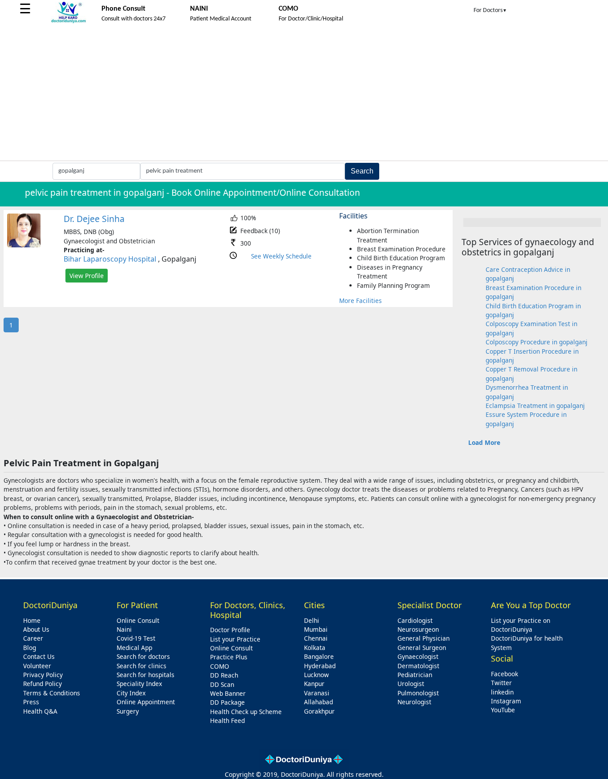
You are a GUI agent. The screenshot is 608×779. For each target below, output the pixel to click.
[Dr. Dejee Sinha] (24, 245)
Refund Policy (42, 683)
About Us (36, 629)
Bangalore (319, 656)
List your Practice (235, 639)
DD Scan (222, 684)
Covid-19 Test (136, 638)
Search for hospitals (145, 674)
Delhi (311, 620)
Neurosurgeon (418, 629)
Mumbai (316, 629)
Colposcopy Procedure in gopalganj (537, 342)
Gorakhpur (319, 711)
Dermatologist (418, 666)
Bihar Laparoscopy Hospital (110, 259)
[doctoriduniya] (68, 21)
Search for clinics (141, 666)
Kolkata (314, 647)
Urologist (410, 683)
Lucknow (316, 674)
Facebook (504, 674)
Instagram (506, 701)
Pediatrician (414, 674)
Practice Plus (228, 657)
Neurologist (414, 702)
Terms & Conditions (51, 693)
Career (33, 638)
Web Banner (228, 693)
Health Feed (227, 720)
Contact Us (39, 656)
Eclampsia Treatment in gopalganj (535, 405)
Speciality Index (139, 683)
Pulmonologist (418, 693)
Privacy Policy (43, 674)
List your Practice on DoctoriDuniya (520, 625)
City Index (131, 693)
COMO (219, 666)
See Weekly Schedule (281, 256)
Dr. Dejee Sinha (94, 219)
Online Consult (138, 620)
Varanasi (316, 693)
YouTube (503, 710)
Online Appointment (146, 702)
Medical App (134, 647)
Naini (124, 629)
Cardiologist (415, 620)
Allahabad (318, 702)
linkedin (502, 692)
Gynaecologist (417, 656)
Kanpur (314, 683)
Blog (29, 647)
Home (32, 620)
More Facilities (360, 300)
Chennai (316, 638)
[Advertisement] (304, 94)
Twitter (501, 682)
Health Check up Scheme (246, 711)
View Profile (86, 275)
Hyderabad (320, 666)
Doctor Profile (230, 630)
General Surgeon (421, 647)
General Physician (423, 638)
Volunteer (37, 666)
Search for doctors (143, 656)
